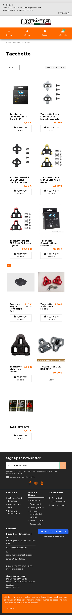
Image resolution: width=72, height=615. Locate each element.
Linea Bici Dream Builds (14, 512)
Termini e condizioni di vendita (36, 514)
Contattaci (56, 498)
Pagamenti (35, 504)
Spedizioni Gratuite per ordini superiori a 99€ (22, 7)
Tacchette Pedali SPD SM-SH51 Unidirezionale (19, 180)
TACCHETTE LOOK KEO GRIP (50, 367)
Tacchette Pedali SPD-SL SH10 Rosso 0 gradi (20, 243)
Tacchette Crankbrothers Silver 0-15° (48, 243)
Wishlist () (64, 13)
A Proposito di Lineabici (15, 499)
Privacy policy (36, 520)
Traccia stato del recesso (53, 536)
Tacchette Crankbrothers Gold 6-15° (18, 116)
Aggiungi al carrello (22, 128)
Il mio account (58, 501)
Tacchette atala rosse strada (46, 306)
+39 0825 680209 (16, 559)
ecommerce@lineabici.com (19, 555)
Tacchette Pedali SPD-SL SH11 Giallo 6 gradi (50, 180)
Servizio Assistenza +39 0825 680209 (18, 10)
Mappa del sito (58, 505)
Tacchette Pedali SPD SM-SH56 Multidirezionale (50, 116)
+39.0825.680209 (18, 547)
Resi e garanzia (37, 507)
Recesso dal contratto (53, 531)
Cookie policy (36, 524)
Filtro (14, 67)
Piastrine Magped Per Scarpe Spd (16, 307)
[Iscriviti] (62, 465)
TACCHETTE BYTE (19, 427)
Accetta (10, 608)
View (51, 379)
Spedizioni (35, 500)
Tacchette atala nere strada (16, 369)
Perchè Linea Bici (14, 505)
